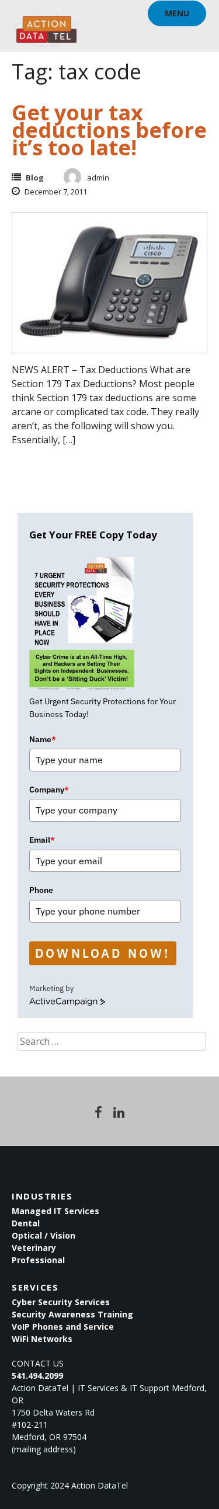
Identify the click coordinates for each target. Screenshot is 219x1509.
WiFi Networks (42, 1338)
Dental (26, 1223)
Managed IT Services (55, 1210)
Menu (177, 13)
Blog (35, 177)
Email (42, 840)
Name (42, 739)
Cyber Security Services (61, 1302)
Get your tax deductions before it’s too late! (109, 130)
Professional (38, 1259)
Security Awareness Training (72, 1314)
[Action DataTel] (46, 23)
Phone (41, 890)
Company (49, 789)
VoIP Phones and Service (63, 1326)
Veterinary (34, 1247)
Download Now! (103, 953)
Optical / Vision (43, 1235)
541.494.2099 (37, 1375)
